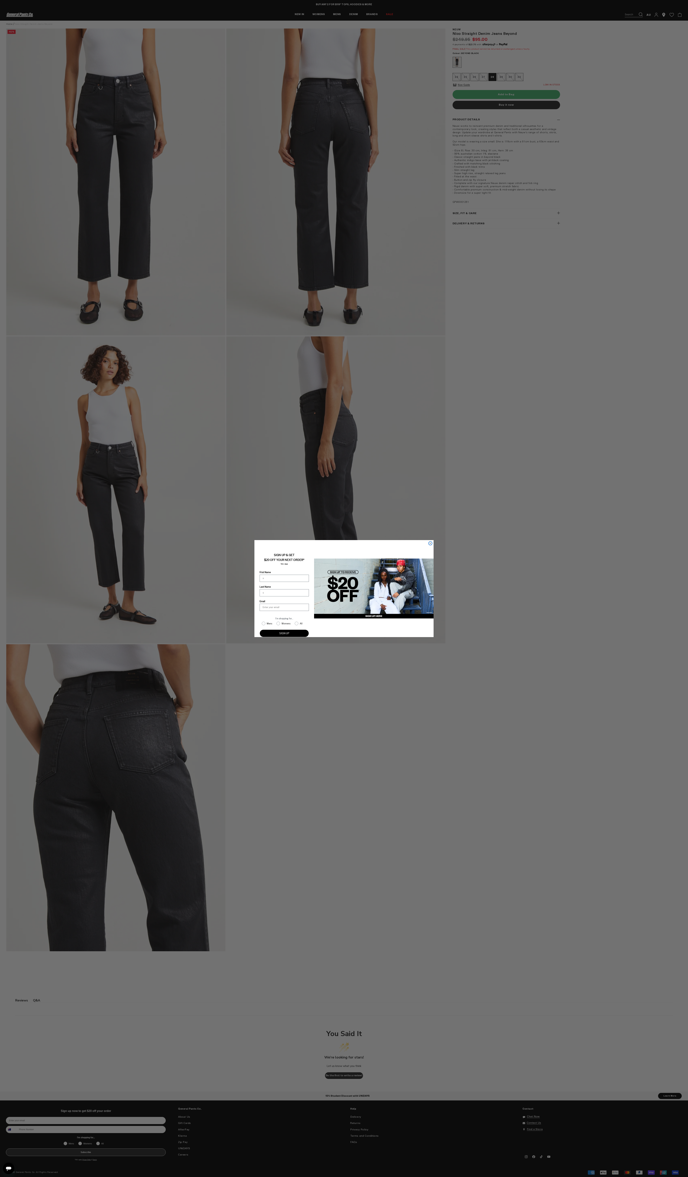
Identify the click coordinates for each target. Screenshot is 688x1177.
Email (262, 601)
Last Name (265, 586)
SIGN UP (284, 633)
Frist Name (265, 572)
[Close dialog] (430, 543)
